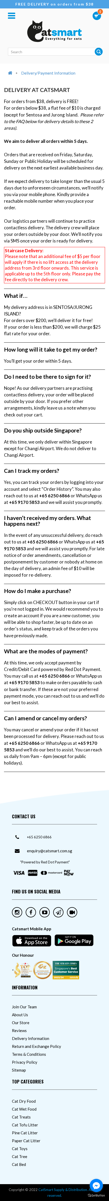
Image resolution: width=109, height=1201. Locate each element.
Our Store (20, 1022)
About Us (20, 1014)
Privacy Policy (24, 1062)
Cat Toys (20, 1148)
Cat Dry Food (24, 1101)
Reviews (19, 1030)
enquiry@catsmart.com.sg (49, 850)
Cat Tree (19, 1156)
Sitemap (19, 1070)
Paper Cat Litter (26, 1140)
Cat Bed (19, 1164)
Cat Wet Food (24, 1109)
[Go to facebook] (96, 1185)
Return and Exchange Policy (36, 1046)
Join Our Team (24, 1006)
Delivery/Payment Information (48, 73)
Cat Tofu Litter (25, 1124)
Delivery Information (30, 1038)
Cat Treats (21, 1117)
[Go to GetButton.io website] (96, 1195)
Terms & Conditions (29, 1054)
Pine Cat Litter (25, 1132)
